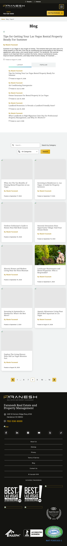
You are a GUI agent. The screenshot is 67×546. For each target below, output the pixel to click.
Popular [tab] (43, 65)
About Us (33, 441)
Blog (33, 463)
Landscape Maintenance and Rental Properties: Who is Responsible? (48, 271)
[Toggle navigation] (61, 6)
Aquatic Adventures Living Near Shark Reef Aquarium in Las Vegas (50, 313)
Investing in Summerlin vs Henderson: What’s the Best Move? (15, 313)
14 (49, 380)
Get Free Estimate (54, 13)
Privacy (33, 452)
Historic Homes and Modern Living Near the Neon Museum (16, 270)
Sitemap (33, 447)
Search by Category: (49, 145)
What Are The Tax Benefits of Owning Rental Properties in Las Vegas (16, 185)
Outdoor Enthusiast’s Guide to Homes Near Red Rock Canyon (16, 227)
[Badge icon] (13, 502)
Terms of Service (33, 458)
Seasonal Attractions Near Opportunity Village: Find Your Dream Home (49, 228)
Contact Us (33, 468)
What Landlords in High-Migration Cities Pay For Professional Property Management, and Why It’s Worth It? (33, 117)
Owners (38, 1)
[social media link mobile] (6, 433)
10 (42, 380)
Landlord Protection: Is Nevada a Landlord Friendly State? (32, 105)
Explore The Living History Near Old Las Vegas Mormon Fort (15, 356)
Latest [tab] (20, 65)
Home (3, 19)
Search (45, 151)
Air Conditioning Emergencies (20, 85)
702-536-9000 (8, 14)
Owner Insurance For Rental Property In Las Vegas (29, 95)
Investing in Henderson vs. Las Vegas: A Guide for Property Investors (49, 185)
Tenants (29, 1)
